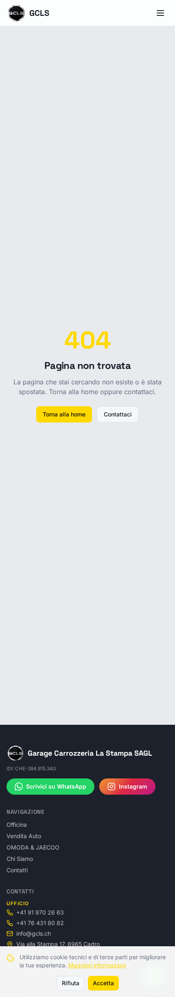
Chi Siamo (20, 858)
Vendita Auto (24, 835)
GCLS (39, 13)
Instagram (133, 786)
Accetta (103, 983)
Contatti (17, 870)
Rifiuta (70, 983)
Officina (17, 824)
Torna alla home (64, 414)
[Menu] (160, 13)
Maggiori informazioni (97, 965)
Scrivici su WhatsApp (56, 786)
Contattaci (118, 414)
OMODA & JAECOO (33, 847)
